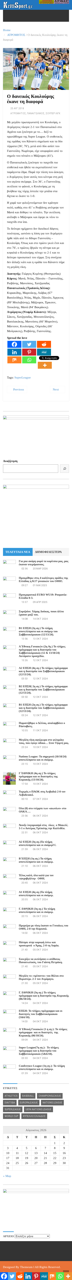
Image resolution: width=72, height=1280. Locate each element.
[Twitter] (29, 344)
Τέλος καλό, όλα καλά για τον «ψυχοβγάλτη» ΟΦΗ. (36, 877)
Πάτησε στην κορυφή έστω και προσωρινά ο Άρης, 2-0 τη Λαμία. (39, 944)
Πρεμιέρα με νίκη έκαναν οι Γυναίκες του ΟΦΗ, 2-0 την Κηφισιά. (43, 927)
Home (7, 30)
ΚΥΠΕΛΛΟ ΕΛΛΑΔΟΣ (34, 1116)
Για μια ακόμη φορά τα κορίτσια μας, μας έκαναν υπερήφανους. (43, 563)
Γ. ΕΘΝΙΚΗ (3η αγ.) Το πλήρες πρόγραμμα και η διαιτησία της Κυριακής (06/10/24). (44, 996)
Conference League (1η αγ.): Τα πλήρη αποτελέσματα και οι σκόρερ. (42, 1068)
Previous (18, 389)
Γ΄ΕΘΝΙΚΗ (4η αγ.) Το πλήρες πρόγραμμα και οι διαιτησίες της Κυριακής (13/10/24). (38, 776)
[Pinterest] (29, 352)
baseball (28, 1095)
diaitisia (10, 1102)
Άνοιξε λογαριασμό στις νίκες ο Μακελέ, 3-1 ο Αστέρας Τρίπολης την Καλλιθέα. (43, 827)
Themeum (26, 1267)
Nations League (52, 1102)
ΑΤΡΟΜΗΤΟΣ (16, 34)
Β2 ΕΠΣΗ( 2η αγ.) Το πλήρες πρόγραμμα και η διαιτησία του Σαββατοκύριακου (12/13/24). (43, 689)
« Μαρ (7, 1176)
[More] (45, 365)
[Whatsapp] (29, 359)
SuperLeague (22, 377)
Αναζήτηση (10, 461)
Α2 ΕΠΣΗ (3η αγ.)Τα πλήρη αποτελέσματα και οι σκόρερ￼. (37, 844)
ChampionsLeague (50, 1095)
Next (56, 389)
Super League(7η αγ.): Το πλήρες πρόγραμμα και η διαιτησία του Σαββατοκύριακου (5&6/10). (39, 1051)
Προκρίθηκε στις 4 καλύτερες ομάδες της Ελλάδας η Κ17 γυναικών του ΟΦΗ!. (43, 580)
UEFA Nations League (38, 1109)
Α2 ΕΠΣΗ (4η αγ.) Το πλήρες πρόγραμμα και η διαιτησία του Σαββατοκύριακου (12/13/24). (43, 671)
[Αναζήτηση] (64, 468)
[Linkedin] (14, 352)
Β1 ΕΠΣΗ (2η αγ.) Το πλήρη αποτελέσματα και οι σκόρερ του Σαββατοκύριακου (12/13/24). (38, 631)
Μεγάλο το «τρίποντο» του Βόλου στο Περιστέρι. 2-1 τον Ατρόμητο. (41, 977)
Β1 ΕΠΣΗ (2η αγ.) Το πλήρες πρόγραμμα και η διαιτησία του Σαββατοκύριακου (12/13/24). (43, 708)
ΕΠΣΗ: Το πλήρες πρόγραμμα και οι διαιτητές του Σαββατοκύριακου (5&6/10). (40, 1014)
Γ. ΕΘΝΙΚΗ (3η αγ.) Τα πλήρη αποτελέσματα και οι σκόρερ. (37, 910)
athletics (11, 1095)
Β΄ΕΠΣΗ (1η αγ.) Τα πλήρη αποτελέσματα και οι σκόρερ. (36, 860)
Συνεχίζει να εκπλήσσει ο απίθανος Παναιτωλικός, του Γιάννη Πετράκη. (41, 961)
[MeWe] (44, 352)
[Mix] (14, 359)
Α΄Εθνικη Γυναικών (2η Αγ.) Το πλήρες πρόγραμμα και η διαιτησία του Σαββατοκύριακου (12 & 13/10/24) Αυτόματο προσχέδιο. (42, 651)
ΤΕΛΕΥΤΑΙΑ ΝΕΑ (17, 551)
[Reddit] (44, 344)
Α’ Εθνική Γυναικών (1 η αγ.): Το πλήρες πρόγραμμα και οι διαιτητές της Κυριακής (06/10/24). (43, 1032)
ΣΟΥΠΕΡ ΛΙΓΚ (53, 113)
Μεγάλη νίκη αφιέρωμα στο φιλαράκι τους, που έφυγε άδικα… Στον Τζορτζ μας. (44, 741)
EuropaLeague (29, 1102)
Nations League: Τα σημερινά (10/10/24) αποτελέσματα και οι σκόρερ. (42, 758)
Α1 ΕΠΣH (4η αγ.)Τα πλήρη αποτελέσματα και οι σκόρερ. (36, 894)
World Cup (11, 1116)
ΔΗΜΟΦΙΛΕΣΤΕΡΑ (48, 551)
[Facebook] (14, 344)
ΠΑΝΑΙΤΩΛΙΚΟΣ (35, 113)
